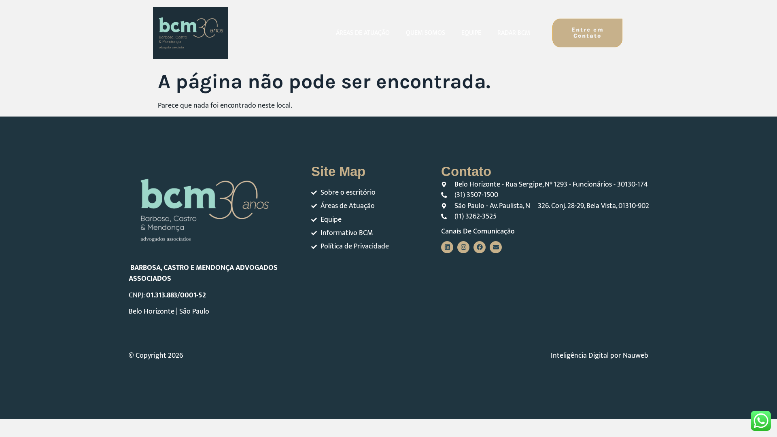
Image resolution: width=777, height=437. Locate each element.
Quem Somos (425, 33)
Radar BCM (513, 33)
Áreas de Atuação (363, 33)
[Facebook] (479, 247)
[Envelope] (496, 247)
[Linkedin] (447, 247)
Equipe (471, 33)
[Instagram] (463, 247)
